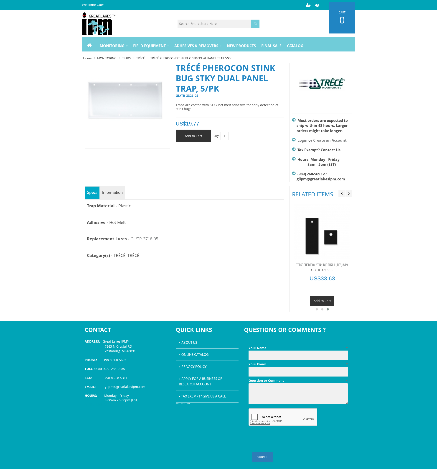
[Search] (255, 24)
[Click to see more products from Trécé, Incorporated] (322, 86)
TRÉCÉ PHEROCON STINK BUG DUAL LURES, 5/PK (322, 265)
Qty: (216, 135)
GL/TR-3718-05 (144, 238)
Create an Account (330, 140)
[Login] (317, 5)
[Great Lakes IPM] (98, 23)
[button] (317, 309)
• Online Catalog (193, 355)
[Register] (308, 5)
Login (302, 140)
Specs (92, 193)
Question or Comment (298, 380)
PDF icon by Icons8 (183, 404)
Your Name (298, 348)
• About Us (188, 343)
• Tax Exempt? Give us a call (202, 396)
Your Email (298, 364)
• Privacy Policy (193, 367)
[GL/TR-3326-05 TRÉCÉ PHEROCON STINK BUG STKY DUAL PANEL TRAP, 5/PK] (127, 66)
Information (112, 193)
